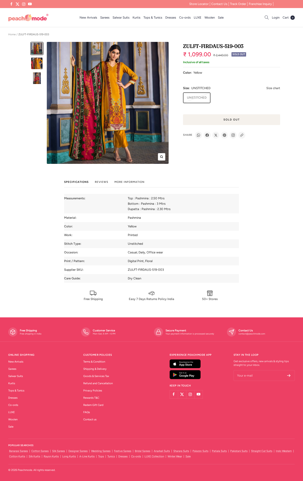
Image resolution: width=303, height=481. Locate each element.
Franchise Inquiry (260, 4)
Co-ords (185, 17)
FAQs (86, 412)
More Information (129, 181)
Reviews (101, 181)
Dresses (170, 17)
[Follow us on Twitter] (17, 4)
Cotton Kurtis (17, 456)
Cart (288, 17)
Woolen (209, 17)
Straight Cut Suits (261, 451)
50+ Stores (210, 299)
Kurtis (136, 17)
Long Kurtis (69, 456)
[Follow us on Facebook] (11, 4)
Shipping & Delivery (95, 368)
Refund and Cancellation (98, 383)
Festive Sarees (122, 451)
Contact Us (219, 4)
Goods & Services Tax (96, 376)
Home (12, 34)
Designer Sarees (78, 451)
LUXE (197, 17)
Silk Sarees (58, 451)
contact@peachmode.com (251, 333)
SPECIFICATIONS (76, 181)
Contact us (89, 419)
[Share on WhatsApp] (198, 135)
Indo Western (284, 451)
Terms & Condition (94, 361)
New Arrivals (88, 17)
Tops (101, 456)
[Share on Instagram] (233, 135)
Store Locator (199, 4)
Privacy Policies (92, 390)
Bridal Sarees (142, 451)
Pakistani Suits (239, 451)
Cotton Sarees (40, 451)
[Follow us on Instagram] (24, 4)
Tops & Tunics (152, 17)
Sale (221, 17)
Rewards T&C (91, 397)
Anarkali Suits (162, 451)
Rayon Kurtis (51, 456)
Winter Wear (175, 456)
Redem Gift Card (93, 405)
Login (276, 17)
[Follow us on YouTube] (30, 4)
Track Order (238, 4)
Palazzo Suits (200, 451)
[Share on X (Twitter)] (215, 135)
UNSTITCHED (197, 97)
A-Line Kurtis (87, 456)
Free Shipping (93, 299)
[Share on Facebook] (207, 135)
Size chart (273, 88)
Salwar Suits (121, 17)
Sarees (104, 17)
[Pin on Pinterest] (224, 135)
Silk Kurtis (34, 456)
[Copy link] (241, 135)
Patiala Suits (219, 451)
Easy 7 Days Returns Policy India (151, 299)
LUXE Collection (154, 456)
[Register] (289, 375)
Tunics (111, 456)
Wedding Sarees (100, 451)
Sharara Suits (181, 451)
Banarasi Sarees (18, 451)
